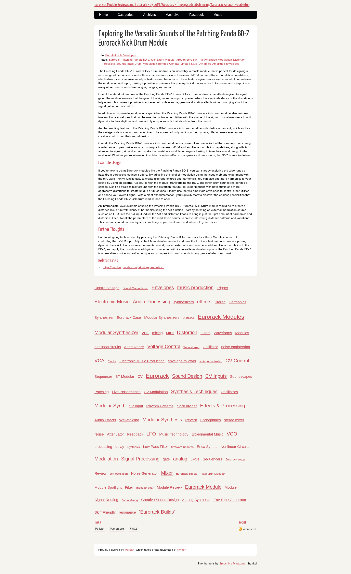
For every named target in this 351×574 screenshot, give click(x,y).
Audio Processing (151, 301)
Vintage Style (188, 63)
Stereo (220, 302)
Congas (174, 63)
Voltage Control (163, 346)
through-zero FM (186, 59)
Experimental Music (207, 434)
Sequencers (212, 459)
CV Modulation (156, 392)
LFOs (195, 459)
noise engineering (235, 347)
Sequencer (103, 376)
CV (140, 376)
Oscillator (210, 347)
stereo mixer (234, 420)
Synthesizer (104, 317)
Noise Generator (144, 473)
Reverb (191, 420)
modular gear (145, 487)
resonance (127, 512)
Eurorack (114, 59)
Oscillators (229, 392)
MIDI (170, 333)
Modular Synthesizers (161, 317)
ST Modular (124, 376)
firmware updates (182, 446)
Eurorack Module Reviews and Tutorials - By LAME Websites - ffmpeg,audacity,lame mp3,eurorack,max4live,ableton (171, 5)
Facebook (196, 14)
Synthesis (133, 446)
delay (119, 447)
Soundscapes (241, 376)
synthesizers (183, 302)
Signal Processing (140, 458)
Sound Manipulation (135, 288)
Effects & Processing (222, 405)
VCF (145, 333)
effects (204, 301)
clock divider (187, 406)
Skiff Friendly (105, 512)
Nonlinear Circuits (235, 447)
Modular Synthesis (162, 419)
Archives (149, 14)
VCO (232, 434)
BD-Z (146, 59)
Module (231, 487)
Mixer (167, 473)
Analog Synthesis (196, 500)
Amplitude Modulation (218, 59)
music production (195, 287)
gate (166, 459)
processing (103, 447)
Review (100, 473)
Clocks (112, 361)
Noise (99, 434)
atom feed (249, 529)
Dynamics (204, 63)
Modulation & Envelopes (120, 55)
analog (180, 458)
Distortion (239, 59)
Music (217, 14)
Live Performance (126, 392)
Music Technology (173, 434)
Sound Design (187, 376)
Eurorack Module (203, 487)
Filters (205, 333)
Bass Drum (134, 63)
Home (103, 14)
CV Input (136, 406)
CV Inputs (216, 376)
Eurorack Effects (186, 473)
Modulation (150, 63)
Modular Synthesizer (116, 332)
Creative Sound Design (160, 500)
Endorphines (210, 420)
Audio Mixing (129, 500)
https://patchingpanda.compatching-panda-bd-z (133, 267)
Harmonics (237, 302)
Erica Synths (207, 447)
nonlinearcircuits (107, 347)
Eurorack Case (129, 317)
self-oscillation (119, 473)
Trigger (222, 288)
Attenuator (115, 434)
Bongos (163, 63)
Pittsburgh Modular (212, 473)
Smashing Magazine (232, 563)
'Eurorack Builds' (157, 512)
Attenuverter (134, 347)
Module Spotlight (108, 487)
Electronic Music (112, 301)
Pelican (99, 528)
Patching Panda (131, 59)
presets (189, 317)
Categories (125, 14)
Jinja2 (133, 528)
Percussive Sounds (114, 63)
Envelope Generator (229, 500)
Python (181, 549)
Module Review (169, 487)
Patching (101, 392)
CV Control (237, 360)
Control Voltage (106, 288)
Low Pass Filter (155, 447)
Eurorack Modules (221, 317)
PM (201, 59)
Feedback (135, 434)
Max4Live (173, 14)
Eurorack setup (235, 459)
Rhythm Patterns (159, 406)
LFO (151, 434)
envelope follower (182, 361)
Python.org (117, 528)
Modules (242, 333)
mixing (157, 333)
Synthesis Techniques (194, 391)
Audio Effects (105, 420)
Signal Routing (106, 500)
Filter (129, 487)
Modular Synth (110, 405)
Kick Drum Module (162, 59)
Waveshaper (191, 347)
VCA (99, 360)
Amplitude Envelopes (225, 63)
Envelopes (163, 287)
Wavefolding (129, 420)
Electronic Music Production (142, 361)
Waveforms (223, 333)
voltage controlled (210, 361)
